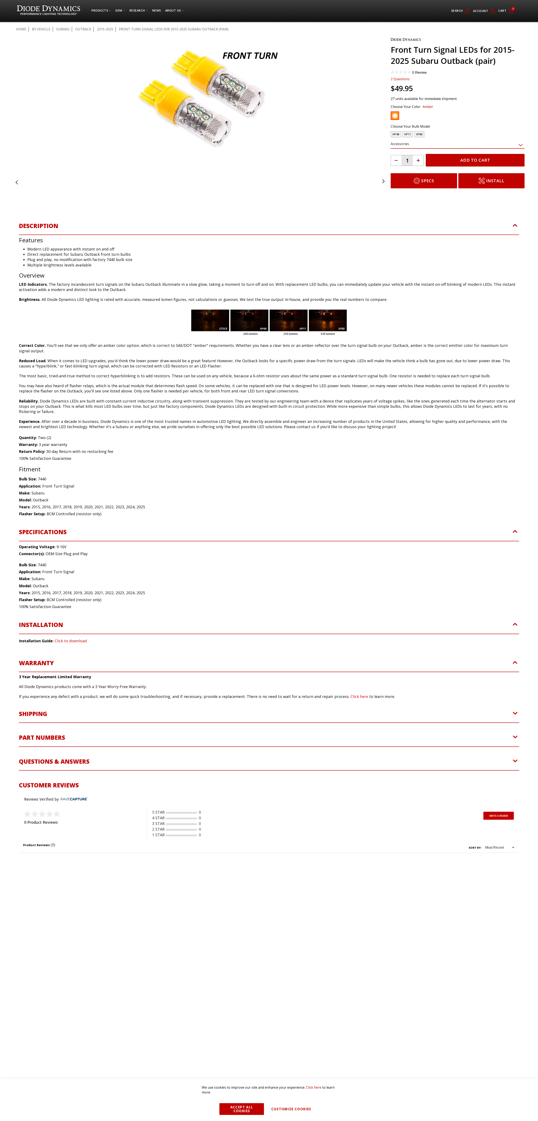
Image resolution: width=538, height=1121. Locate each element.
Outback (83, 29)
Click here (359, 699)
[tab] (269, 231)
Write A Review (498, 819)
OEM (118, 11)
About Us (173, 11)
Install (495, 181)
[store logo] (48, 10)
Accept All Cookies (241, 1109)
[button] (21, 100)
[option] (395, 115)
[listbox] (454, 116)
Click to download (71, 643)
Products (99, 11)
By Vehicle (41, 29)
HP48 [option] (396, 134)
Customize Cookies (291, 1109)
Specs (427, 181)
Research (137, 11)
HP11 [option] (407, 134)
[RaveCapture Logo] (73, 802)
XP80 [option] (419, 134)
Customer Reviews (49, 788)
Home (21, 29)
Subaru (63, 29)
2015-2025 (105, 29)
